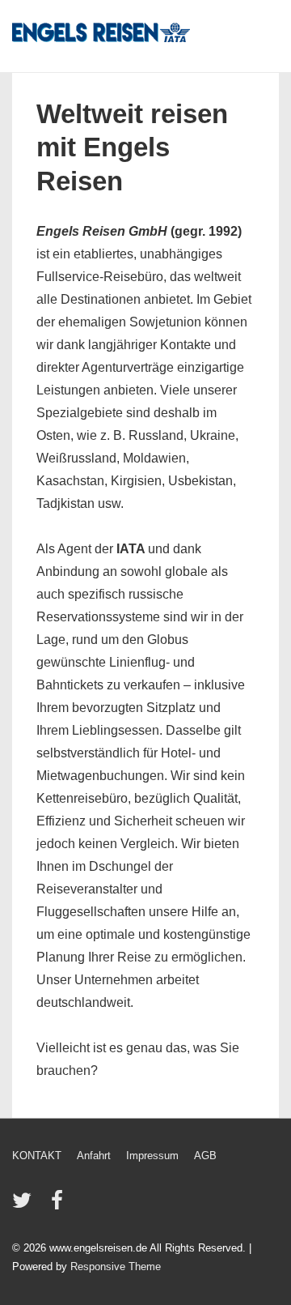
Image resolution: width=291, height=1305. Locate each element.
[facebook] (59, 1206)
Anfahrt (94, 1155)
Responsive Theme (115, 1266)
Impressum (152, 1155)
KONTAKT (36, 1155)
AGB (205, 1155)
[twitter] (25, 1206)
